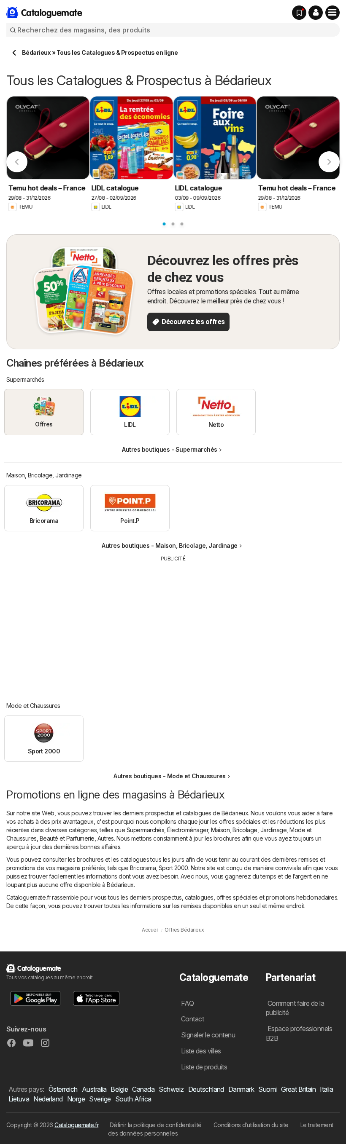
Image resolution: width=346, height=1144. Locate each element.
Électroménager (187, 829)
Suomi (267, 1089)
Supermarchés (146, 829)
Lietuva (18, 1099)
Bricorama (143, 867)
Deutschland (206, 1089)
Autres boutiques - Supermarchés (169, 449)
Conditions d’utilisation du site (251, 1124)
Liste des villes (201, 1051)
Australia (94, 1089)
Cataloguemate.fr (76, 1124)
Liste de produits (204, 1067)
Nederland (47, 1099)
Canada (143, 1089)
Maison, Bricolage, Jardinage (249, 829)
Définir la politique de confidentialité (156, 1124)
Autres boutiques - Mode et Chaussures (169, 776)
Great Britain (298, 1089)
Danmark (241, 1089)
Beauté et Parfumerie (67, 838)
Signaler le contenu (208, 1035)
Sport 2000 (173, 867)
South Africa (133, 1099)
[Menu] (332, 12)
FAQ (187, 1003)
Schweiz (171, 1089)
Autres (105, 838)
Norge (76, 1099)
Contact (192, 1019)
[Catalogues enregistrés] (299, 12)
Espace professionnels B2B (299, 1033)
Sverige (100, 1099)
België (119, 1089)
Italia (326, 1089)
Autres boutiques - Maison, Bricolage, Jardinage (169, 545)
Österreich (63, 1089)
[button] (315, 12)
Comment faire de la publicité (295, 1008)
